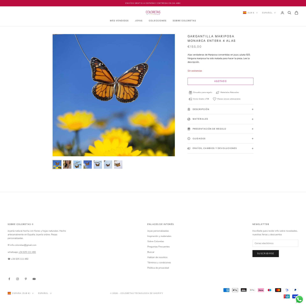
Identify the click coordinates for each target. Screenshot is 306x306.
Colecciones (157, 20)
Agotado (220, 81)
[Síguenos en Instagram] (17, 279)
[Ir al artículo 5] (97, 164)
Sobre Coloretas (184, 20)
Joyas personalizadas (158, 230)
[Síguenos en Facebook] (9, 279)
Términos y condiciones (159, 262)
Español (267, 13)
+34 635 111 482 (27, 252)
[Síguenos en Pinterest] (25, 279)
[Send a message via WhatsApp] (299, 299)
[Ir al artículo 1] (57, 164)
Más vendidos (119, 20)
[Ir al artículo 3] (77, 164)
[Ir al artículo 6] (108, 164)
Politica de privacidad (158, 267)
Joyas (138, 20)
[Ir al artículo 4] (87, 164)
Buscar (150, 252)
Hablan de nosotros (157, 257)
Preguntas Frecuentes (158, 246)
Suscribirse (265, 253)
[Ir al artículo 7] (118, 164)
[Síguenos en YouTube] (34, 279)
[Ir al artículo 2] (67, 164)
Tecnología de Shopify (149, 293)
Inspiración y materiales (159, 236)
